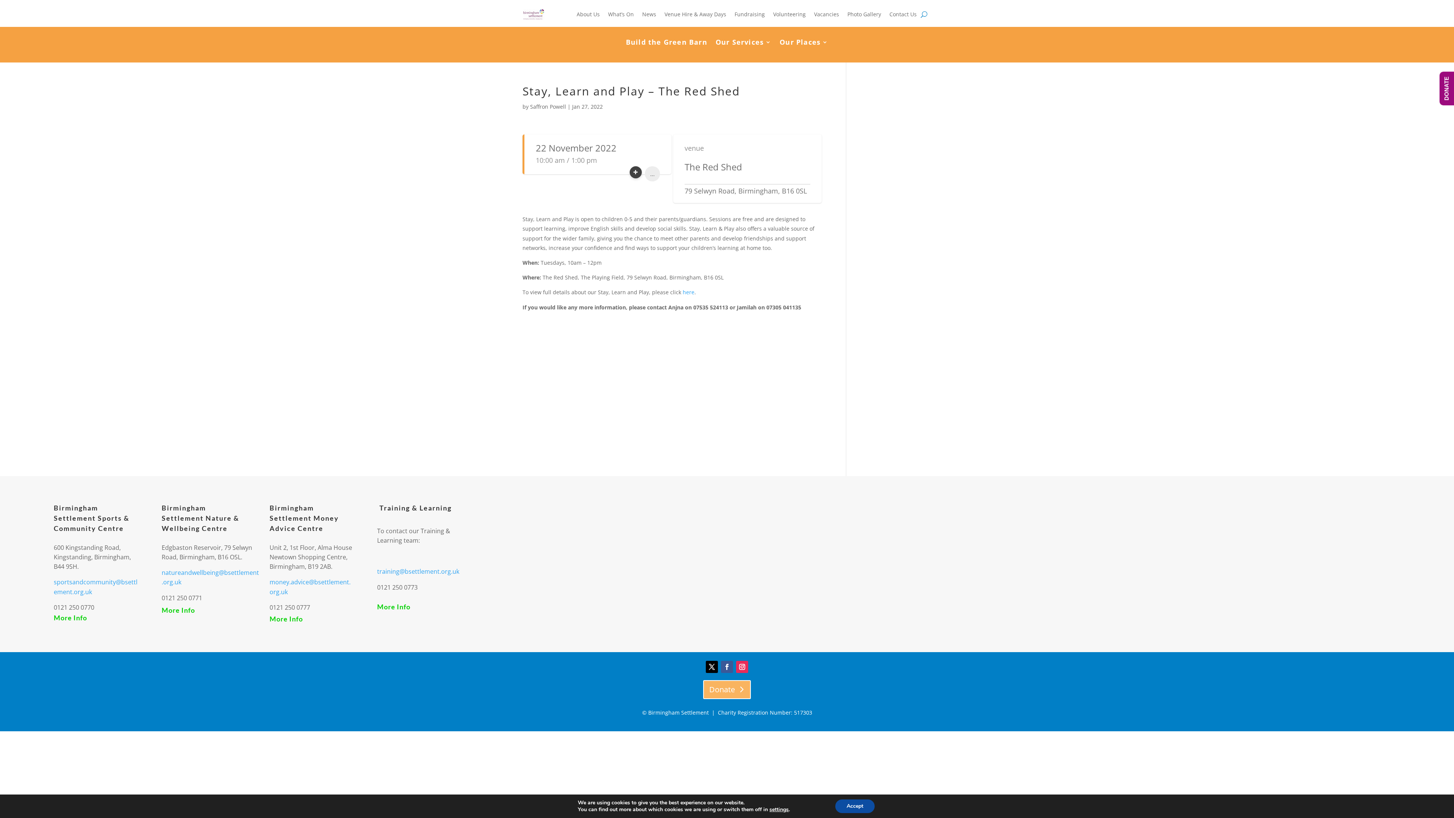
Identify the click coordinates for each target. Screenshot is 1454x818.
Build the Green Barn (666, 43)
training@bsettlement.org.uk (418, 571)
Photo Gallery (864, 14)
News (649, 14)
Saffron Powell (548, 106)
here (688, 292)
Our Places (800, 43)
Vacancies (826, 14)
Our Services (740, 43)
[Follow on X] (712, 667)
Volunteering (789, 14)
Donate (722, 689)
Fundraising (750, 14)
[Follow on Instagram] (742, 667)
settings (779, 809)
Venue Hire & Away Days (695, 14)
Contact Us (903, 14)
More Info (70, 618)
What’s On (621, 14)
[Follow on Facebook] (727, 667)
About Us (588, 14)
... (652, 174)
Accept (855, 806)
